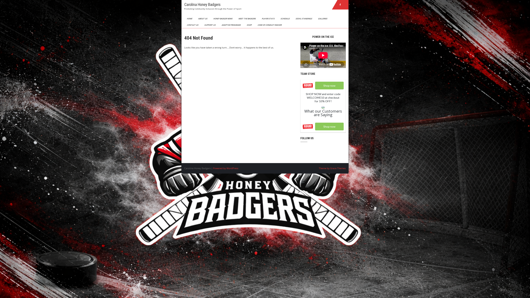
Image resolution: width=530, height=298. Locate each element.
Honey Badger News (223, 18)
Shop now (329, 126)
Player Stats (268, 18)
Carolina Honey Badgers (202, 4)
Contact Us (193, 25)
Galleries (323, 18)
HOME (190, 18)
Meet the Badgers (247, 18)
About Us (203, 18)
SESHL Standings (304, 18)
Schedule (285, 18)
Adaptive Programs (231, 25)
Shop (249, 25)
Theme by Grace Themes (332, 168)
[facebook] (340, 4)
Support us (210, 25)
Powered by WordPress (225, 168)
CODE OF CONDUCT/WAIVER (269, 25)
